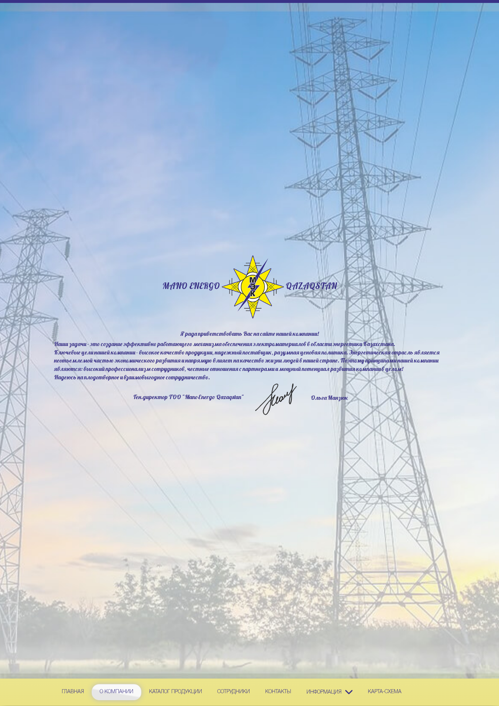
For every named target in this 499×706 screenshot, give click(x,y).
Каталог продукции (175, 692)
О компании (116, 692)
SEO (253, 287)
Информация (324, 692)
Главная (73, 692)
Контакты (278, 692)
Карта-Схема (384, 692)
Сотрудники (233, 692)
